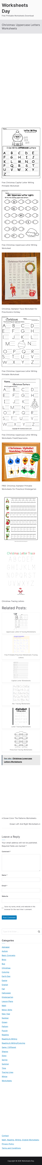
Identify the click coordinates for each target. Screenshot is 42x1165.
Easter (4, 980)
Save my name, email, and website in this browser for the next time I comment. (19, 908)
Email (4, 886)
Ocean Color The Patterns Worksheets (19, 818)
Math (4, 1005)
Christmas (6, 968)
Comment (6, 851)
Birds (4, 959)
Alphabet (6, 947)
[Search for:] (22, 931)
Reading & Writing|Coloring (13, 1043)
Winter (4, 1076)
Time (4, 1068)
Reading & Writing (9, 1039)
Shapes (5, 1051)
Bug (3, 964)
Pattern (5, 1026)
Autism (5, 951)
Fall (3, 989)
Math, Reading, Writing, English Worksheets (20, 1140)
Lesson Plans (7, 1001)
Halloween (6, 993)
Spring (4, 1060)
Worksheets (7, 1081)
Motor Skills (7, 1010)
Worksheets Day (28, 1161)
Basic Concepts (8, 955)
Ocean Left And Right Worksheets (24, 824)
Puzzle (5, 1030)
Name (5, 875)
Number (5, 1018)
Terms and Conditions (11, 1148)
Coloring (5, 972)
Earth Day (6, 976)
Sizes (4, 1055)
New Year (6, 1014)
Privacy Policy (8, 1144)
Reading (5, 1035)
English (5, 985)
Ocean (4, 1022)
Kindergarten (7, 997)
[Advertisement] (21, 61)
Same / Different (9, 1047)
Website (5, 896)
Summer (5, 1064)
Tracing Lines (7, 1072)
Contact (5, 1135)
